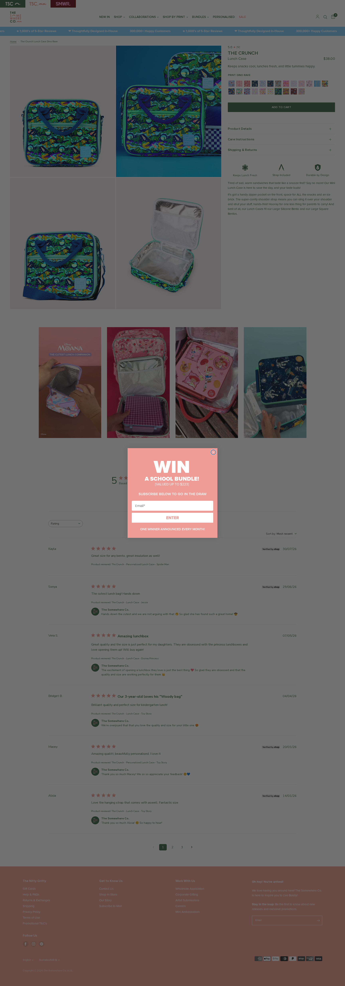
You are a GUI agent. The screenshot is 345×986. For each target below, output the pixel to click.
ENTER (172, 518)
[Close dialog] (213, 452)
